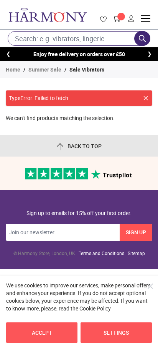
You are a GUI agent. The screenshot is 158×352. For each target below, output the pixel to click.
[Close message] (145, 98)
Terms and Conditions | (103, 253)
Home (13, 69)
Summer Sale (44, 69)
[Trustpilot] (57, 177)
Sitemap (136, 253)
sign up (136, 232)
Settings (116, 332)
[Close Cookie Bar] (150, 286)
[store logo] (48, 15)
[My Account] (131, 19)
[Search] (142, 38)
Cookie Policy (95, 308)
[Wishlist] (102, 19)
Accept (42, 332)
